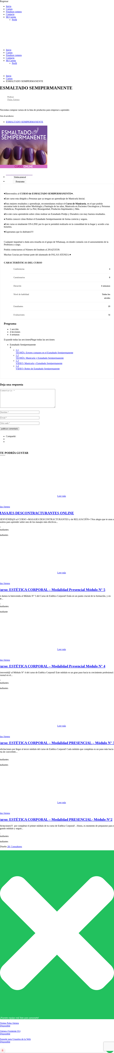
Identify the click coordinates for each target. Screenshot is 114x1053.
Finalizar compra (14, 11)
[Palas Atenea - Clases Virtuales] (22, 45)
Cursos (9, 9)
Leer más (61, 496)
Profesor (10, 97)
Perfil (14, 19)
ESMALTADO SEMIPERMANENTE (24, 122)
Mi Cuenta (11, 17)
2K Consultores (14, 846)
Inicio (8, 6)
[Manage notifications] (2, 1050)
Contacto (10, 14)
